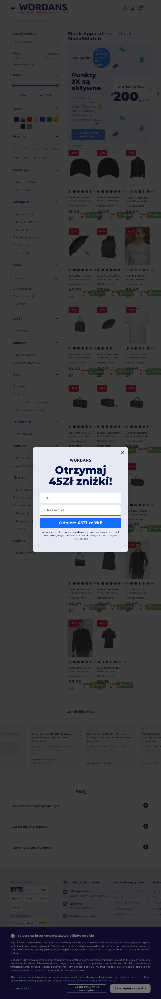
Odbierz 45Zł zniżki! (80, 522)
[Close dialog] (122, 452)
